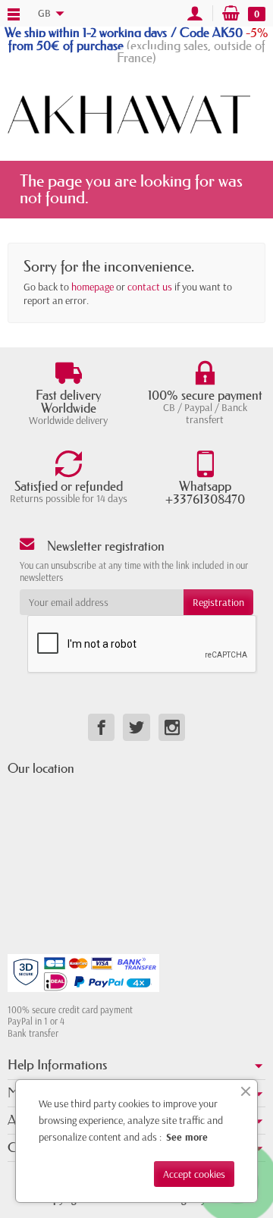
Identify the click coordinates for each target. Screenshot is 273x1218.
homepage (92, 287)
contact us (149, 287)
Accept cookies (194, 1174)
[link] (101, 727)
